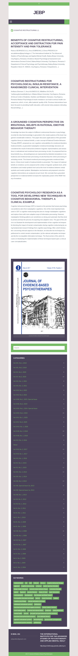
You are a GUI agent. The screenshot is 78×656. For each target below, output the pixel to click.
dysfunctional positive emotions (23, 622)
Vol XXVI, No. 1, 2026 (20, 426)
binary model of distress (20, 589)
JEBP (39, 12)
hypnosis (22, 592)
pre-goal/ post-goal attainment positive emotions (43, 613)
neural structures (46, 598)
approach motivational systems (22, 619)
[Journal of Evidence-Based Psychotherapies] (39, 298)
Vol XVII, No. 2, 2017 (20, 449)
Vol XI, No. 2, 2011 (19, 508)
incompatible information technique (23, 598)
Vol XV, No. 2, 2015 (19, 463)
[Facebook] (39, 3)
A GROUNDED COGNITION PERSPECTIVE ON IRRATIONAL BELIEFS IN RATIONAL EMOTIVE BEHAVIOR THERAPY (37, 125)
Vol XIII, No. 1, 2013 (20, 495)
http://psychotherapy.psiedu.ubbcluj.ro (53, 646)
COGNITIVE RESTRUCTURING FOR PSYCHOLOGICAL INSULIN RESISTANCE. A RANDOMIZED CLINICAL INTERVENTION (36, 84)
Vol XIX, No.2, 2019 (20, 367)
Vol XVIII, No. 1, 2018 (20, 435)
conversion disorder (55, 589)
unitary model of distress (49, 607)
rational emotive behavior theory (38, 589)
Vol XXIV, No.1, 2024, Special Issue (25, 408)
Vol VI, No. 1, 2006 (19, 554)
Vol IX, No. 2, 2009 (19, 522)
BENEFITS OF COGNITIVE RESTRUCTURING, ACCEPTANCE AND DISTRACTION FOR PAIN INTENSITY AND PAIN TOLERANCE (37, 43)
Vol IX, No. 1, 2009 (19, 526)
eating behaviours (58, 610)
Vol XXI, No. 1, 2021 (20, 381)
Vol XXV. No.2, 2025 (20, 422)
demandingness (38, 619)
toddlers (56, 598)
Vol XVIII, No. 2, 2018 (20, 431)
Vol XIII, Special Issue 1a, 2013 (23, 490)
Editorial (36, 583)
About (15, 445)
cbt (26, 583)
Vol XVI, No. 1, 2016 (20, 458)
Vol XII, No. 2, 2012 (19, 499)
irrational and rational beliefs (35, 610)
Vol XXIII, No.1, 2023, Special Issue (25, 399)
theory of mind (43, 592)
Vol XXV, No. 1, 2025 (20, 417)
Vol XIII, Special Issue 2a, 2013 (23, 485)
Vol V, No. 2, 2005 (19, 558)
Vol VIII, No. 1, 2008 (20, 535)
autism (16, 592)
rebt (30, 583)
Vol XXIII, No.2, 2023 (20, 404)
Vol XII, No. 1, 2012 (19, 504)
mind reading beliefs (19, 610)
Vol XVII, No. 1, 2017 (20, 454)
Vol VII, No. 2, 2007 (19, 540)
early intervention (54, 592)
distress (43, 583)
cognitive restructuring (28, 586)
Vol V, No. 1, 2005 (19, 563)
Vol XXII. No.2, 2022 (20, 395)
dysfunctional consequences (53, 619)
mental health (18, 613)
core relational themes (43, 616)
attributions (38, 604)
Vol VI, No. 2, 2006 (19, 549)
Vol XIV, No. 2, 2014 (20, 472)
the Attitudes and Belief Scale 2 (43, 595)
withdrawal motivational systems (23, 604)
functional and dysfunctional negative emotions (27, 607)
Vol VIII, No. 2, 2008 (20, 531)
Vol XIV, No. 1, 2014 (20, 476)
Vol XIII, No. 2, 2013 (20, 481)
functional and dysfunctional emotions (24, 616)
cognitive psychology (20, 601)
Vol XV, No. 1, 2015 (19, 467)
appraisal (16, 586)
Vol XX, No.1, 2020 (19, 372)
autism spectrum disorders (51, 586)
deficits (38, 598)
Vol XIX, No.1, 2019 (20, 363)
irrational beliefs (18, 583)
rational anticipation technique (36, 601)
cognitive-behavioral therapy (55, 583)
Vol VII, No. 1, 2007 (19, 544)
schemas (38, 586)
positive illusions (32, 592)
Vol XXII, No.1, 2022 (20, 390)
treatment (48, 610)
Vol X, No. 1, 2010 (19, 517)
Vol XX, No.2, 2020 (19, 377)
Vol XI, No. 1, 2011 (19, 513)
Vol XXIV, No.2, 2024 (20, 413)
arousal (26, 613)
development (28, 595)
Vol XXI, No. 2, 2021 (20, 386)
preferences (37, 622)
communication (18, 595)
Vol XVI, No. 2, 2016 (20, 440)
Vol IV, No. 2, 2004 (19, 567)
